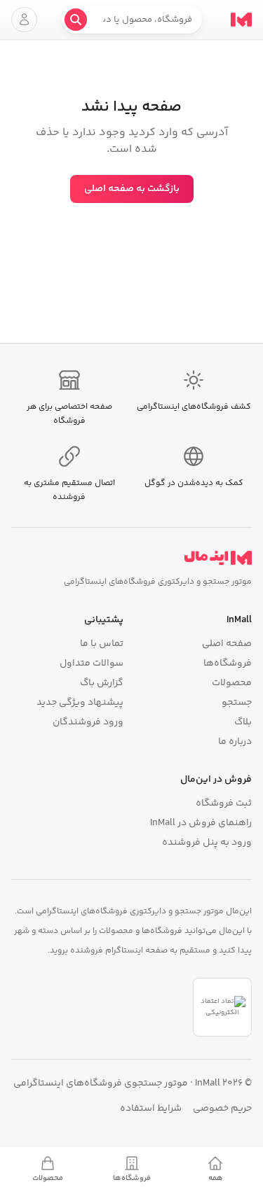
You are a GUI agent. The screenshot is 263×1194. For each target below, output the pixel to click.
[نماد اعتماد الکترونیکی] (222, 1007)
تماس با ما (101, 644)
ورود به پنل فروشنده (207, 842)
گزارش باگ (101, 683)
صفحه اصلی (227, 644)
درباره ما (235, 742)
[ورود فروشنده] (24, 19)
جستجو (237, 702)
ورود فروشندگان (88, 722)
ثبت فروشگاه (224, 803)
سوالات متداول (91, 663)
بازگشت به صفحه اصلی (132, 189)
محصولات (232, 683)
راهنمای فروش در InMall (201, 823)
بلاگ (243, 722)
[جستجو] (76, 19)
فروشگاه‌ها (227, 663)
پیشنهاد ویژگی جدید (79, 702)
